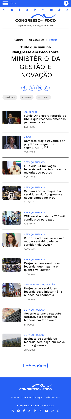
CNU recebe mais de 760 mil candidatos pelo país (44, 217)
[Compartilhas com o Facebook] (24, 88)
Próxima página (35, 365)
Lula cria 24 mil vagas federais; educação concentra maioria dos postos (45, 169)
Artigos (38, 397)
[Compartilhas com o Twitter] (32, 88)
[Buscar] (66, 3)
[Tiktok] (59, 10)
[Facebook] (19, 10)
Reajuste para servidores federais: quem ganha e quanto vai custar (42, 266)
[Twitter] (27, 10)
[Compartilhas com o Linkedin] (39, 88)
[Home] (35, 18)
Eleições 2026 (36, 40)
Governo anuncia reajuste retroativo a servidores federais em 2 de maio (42, 317)
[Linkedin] (35, 10)
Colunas (27, 397)
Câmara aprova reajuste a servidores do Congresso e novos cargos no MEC (43, 194)
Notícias (18, 40)
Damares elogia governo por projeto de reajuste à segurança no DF (44, 144)
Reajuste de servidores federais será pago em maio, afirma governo (44, 342)
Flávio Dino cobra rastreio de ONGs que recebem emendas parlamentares (45, 119)
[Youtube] (51, 10)
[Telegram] (12, 10)
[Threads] (67, 10)
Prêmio (53, 40)
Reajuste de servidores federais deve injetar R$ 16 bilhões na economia (43, 292)
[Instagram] (43, 10)
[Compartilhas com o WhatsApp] (47, 88)
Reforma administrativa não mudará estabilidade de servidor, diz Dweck (44, 241)
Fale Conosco (53, 397)
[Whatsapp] (4, 10)
